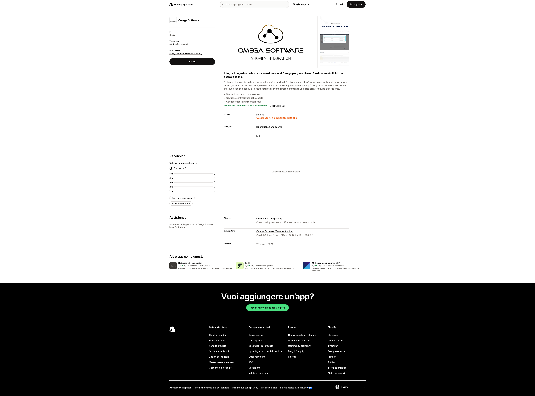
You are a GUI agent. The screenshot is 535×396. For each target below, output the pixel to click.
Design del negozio (219, 356)
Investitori (333, 345)
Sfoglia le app (300, 4)
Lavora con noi (335, 340)
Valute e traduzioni (258, 373)
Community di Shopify (299, 345)
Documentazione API (299, 340)
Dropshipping (256, 335)
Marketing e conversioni (221, 362)
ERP (258, 135)
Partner (332, 356)
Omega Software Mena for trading (185, 53)
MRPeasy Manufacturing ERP (326, 263)
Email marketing (257, 356)
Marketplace (255, 340)
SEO (251, 362)
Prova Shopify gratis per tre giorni (267, 307)
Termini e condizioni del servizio (212, 387)
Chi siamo (333, 335)
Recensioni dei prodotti (261, 345)
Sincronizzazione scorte (269, 126)
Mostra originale (277, 106)
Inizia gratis (356, 4)
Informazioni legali (337, 367)
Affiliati (331, 362)
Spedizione (255, 367)
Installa (192, 61)
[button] (200, 266)
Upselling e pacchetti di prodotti (266, 351)
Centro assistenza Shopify (302, 335)
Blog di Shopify (296, 351)
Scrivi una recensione (182, 198)
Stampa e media (336, 351)
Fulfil (247, 263)
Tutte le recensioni (181, 203)
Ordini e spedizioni (219, 351)
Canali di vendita (218, 335)
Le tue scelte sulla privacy (294, 387)
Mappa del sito (269, 387)
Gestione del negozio (220, 367)
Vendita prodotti (217, 345)
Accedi (339, 4)
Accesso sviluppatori (180, 387)
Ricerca (292, 356)
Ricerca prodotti (217, 340)
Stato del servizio (337, 373)
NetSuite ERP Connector (190, 263)
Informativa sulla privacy (269, 218)
